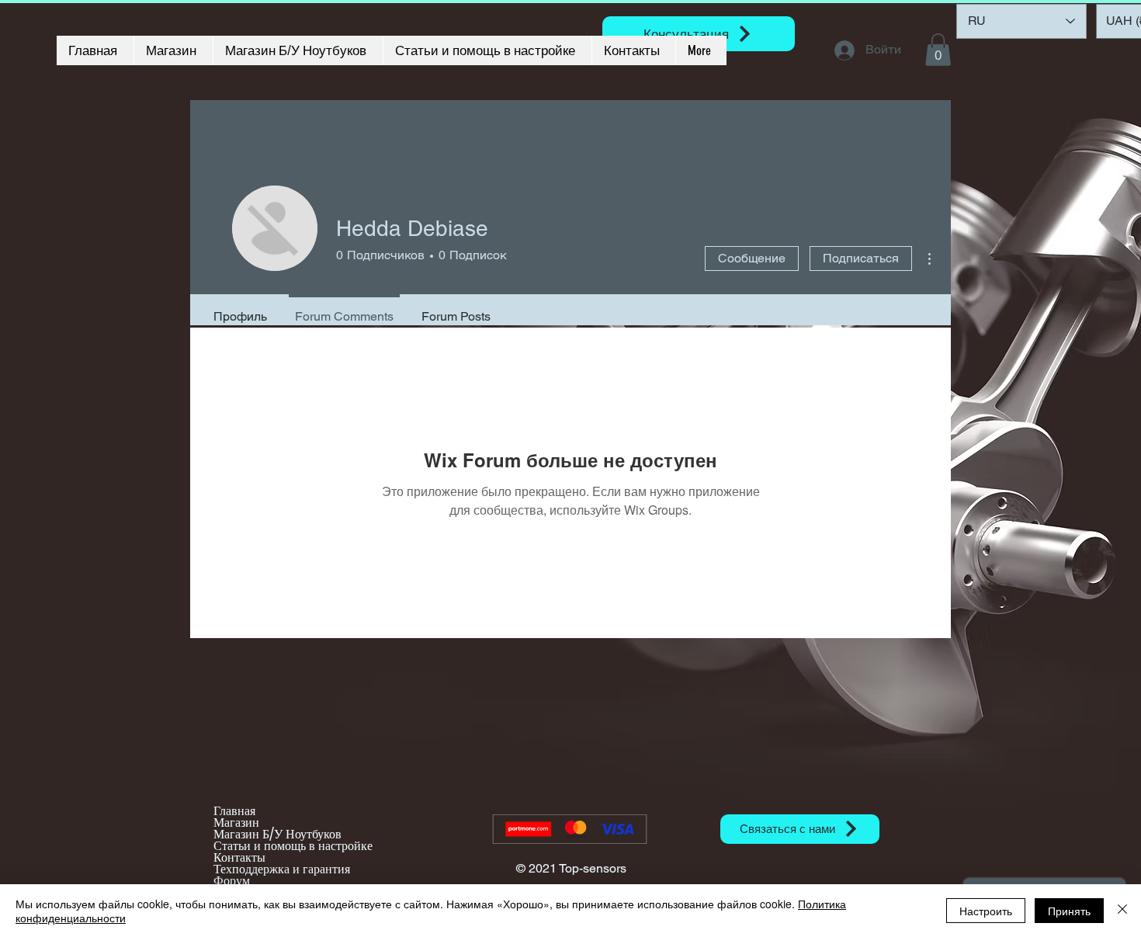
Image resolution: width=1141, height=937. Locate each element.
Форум (231, 881)
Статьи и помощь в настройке (293, 846)
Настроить (985, 910)
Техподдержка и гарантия (281, 869)
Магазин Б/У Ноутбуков (277, 834)
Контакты (239, 857)
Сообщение (752, 258)
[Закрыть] (1122, 911)
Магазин (236, 822)
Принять (1069, 910)
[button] (938, 49)
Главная (234, 811)
